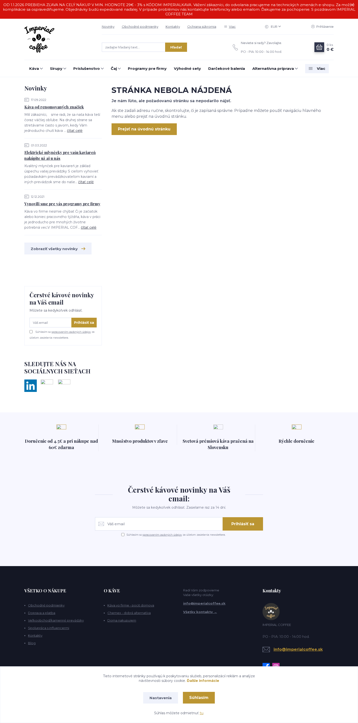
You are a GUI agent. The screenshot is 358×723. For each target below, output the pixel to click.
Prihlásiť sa (84, 322)
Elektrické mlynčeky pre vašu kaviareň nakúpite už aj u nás (60, 155)
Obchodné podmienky (140, 26)
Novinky (108, 26)
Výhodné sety (187, 68)
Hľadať (176, 47)
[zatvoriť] (352, 5)
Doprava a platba (41, 613)
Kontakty (173, 26)
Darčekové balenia (226, 68)
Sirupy (56, 68)
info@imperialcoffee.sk (204, 603)
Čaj (114, 68)
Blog (32, 643)
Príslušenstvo (86, 68)
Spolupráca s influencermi (48, 628)
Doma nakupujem (121, 620)
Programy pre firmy (147, 68)
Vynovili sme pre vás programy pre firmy (62, 203)
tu (201, 713)
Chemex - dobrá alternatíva (129, 613)
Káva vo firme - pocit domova (130, 605)
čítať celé (75, 130)
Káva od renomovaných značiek (54, 106)
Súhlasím (198, 697)
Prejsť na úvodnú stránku (144, 129)
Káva (34, 68)
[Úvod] (58, 39)
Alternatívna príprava (273, 68)
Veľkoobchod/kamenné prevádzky (56, 620)
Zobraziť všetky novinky (54, 248)
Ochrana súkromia (201, 26)
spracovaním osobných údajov (71, 332)
